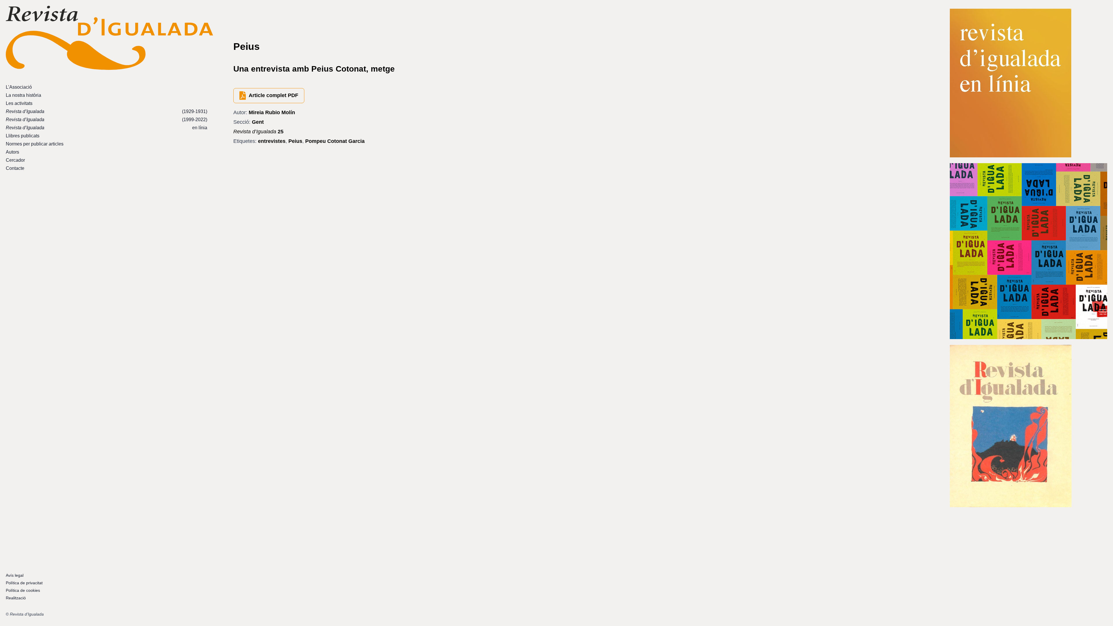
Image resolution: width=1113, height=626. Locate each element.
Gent (258, 122)
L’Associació (19, 87)
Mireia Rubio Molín (272, 112)
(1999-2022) (106, 119)
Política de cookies (23, 590)
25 (258, 131)
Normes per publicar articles (34, 143)
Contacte (15, 168)
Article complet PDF (273, 95)
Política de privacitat (24, 582)
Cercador (15, 160)
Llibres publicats (22, 135)
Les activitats (19, 103)
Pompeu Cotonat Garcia (335, 141)
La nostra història (23, 95)
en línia (106, 127)
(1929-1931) (106, 111)
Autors (12, 152)
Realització (16, 598)
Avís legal (14, 575)
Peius (295, 141)
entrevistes (271, 141)
